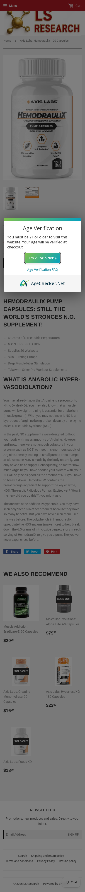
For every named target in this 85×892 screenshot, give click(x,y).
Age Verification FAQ (42, 269)
